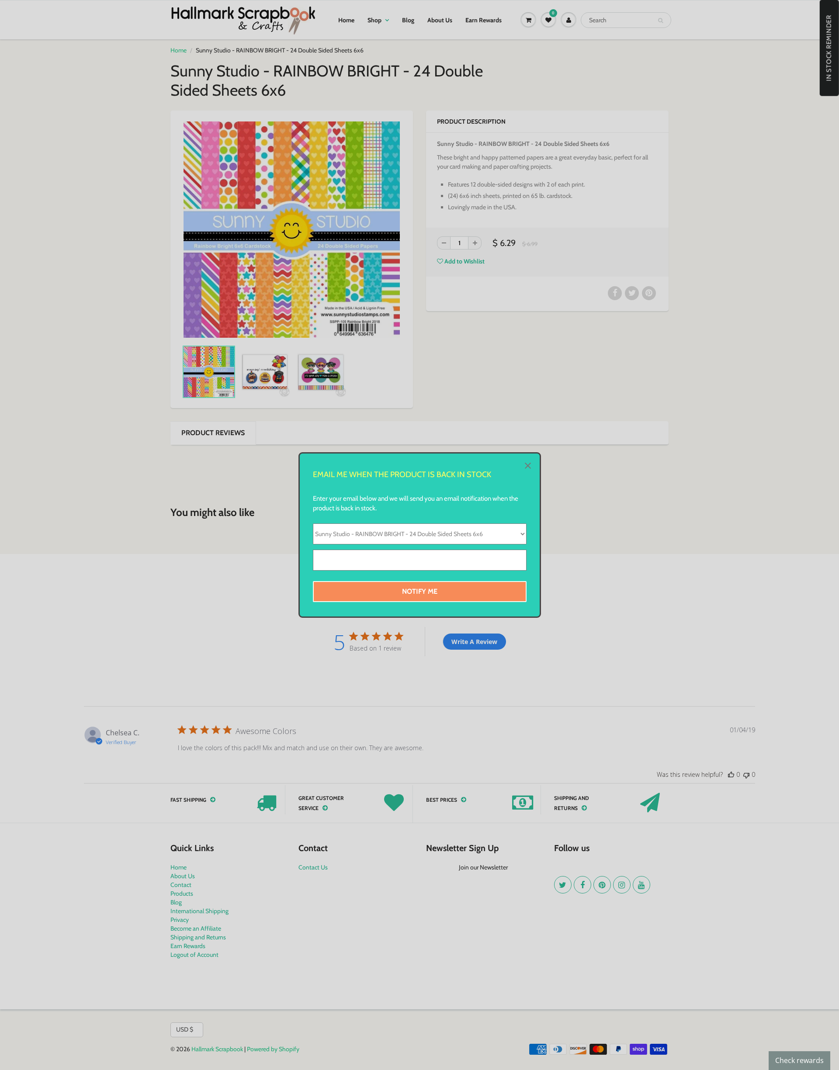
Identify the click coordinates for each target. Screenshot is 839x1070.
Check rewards (799, 1060)
